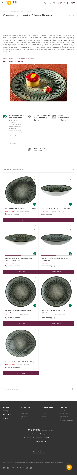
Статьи (44, 413)
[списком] (70, 169)
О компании (25, 411)
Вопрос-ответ (64, 416)
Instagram (39, 452)
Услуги (6, 418)
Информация (47, 407)
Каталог (6, 407)
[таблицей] (73, 169)
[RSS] (69, 15)
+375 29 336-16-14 (33, 430)
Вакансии (24, 416)
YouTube (43, 452)
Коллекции (7, 414)
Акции (44, 419)
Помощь (63, 407)
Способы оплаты (65, 411)
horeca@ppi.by (40, 434)
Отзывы (44, 416)
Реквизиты (24, 413)
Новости (44, 411)
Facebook (34, 452)
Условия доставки (65, 413)
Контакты (24, 419)
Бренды (6, 411)
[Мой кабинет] (54, 3)
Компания (25, 407)
